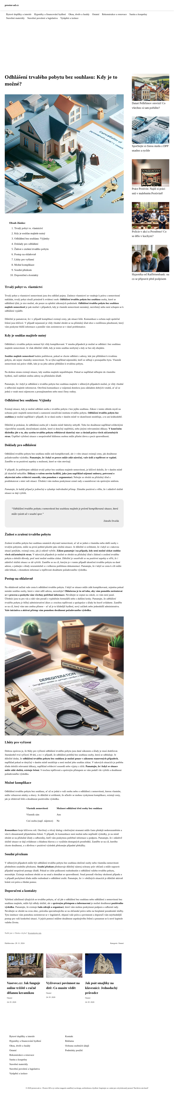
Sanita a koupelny (138, 14)
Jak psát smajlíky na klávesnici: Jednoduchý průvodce (101, 988)
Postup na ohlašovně (25, 254)
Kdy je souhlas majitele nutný (29, 233)
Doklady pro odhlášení (26, 243)
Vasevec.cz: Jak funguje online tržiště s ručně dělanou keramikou (23, 988)
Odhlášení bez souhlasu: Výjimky (31, 238)
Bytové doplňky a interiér (18, 14)
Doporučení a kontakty (26, 275)
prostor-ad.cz (12, 5)
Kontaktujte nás (34, 933)
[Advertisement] (87, 40)
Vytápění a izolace (69, 18)
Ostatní (95, 14)
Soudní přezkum (23, 270)
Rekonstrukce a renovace (114, 14)
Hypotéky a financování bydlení (50, 14)
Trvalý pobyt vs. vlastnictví (28, 228)
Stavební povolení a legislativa (42, 18)
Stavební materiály (15, 18)
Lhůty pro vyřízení (24, 259)
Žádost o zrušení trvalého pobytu (31, 249)
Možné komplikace (24, 264)
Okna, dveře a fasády (79, 14)
